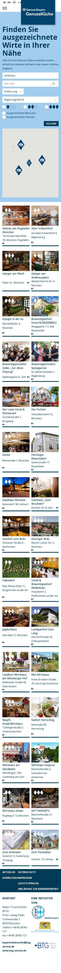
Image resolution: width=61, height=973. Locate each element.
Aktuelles (8, 872)
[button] (29, 163)
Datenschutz (27, 872)
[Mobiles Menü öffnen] (4, 8)
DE (4, 2)
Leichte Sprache (28, 883)
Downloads (10, 877)
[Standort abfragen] (53, 84)
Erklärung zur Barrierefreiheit (38, 889)
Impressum (25, 877)
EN (9, 2)
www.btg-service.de (14, 950)
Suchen (51, 123)
